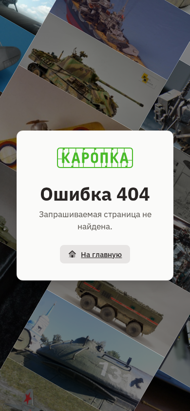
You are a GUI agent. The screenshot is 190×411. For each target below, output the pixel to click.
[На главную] (95, 158)
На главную (101, 254)
